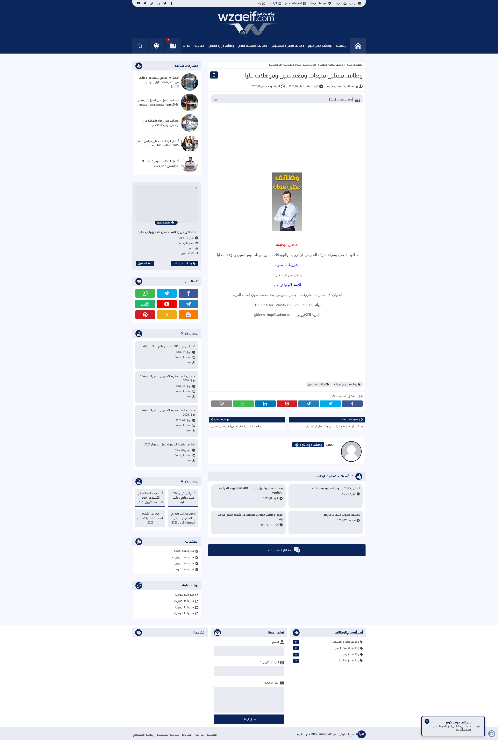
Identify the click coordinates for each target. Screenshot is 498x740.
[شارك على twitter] (330, 403)
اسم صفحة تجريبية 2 (183, 557)
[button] (156, 46)
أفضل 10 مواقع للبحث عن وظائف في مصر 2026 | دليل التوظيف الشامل (159, 82)
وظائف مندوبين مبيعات (331, 64)
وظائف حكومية (327, 654)
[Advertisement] (284, 137)
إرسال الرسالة (249, 719)
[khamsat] (167, 314)
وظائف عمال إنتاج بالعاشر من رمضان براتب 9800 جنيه (161, 123)
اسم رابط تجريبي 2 (184, 600)
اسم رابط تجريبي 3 (184, 607)
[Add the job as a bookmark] (214, 74)
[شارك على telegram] (308, 403)
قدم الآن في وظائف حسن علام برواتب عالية (167, 232)
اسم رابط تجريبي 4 (184, 613)
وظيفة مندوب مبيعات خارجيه (341, 514)
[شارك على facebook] (352, 403)
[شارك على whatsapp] (243, 403)
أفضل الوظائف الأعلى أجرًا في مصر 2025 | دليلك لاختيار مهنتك (158, 143)
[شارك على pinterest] (287, 403)
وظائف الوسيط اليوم (252, 45)
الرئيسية (341, 45)
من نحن (353, 3)
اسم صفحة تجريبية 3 (183, 563)
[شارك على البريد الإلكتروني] (221, 403)
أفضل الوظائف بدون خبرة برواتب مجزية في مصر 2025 (159, 163)
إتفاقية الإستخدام (143, 734)
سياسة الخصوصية (318, 3)
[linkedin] (158, 3)
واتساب (257, 3)
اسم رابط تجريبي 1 (184, 594)
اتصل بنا (339, 3)
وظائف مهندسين (316, 384)
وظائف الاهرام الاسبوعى (287, 45)
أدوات (186, 45)
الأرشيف (273, 3)
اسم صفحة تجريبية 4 (183, 569)
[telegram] (144, 3)
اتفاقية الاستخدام (293, 3)
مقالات (199, 45)
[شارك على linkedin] (265, 403)
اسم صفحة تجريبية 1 (183, 550)
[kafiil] (145, 304)
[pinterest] (145, 314)
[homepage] (358, 46)
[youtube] (138, 3)
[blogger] (188, 314)
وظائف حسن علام (183, 263)
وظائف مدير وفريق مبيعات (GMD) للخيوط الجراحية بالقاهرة (251, 490)
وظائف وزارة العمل (221, 45)
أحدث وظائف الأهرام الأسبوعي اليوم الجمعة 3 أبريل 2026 (168, 412)
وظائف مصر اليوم (320, 45)
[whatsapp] (151, 3)
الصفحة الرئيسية (355, 64)
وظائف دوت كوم (307, 734)
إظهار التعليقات (280, 550)
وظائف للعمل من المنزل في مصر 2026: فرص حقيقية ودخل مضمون (158, 102)
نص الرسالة (272, 682)
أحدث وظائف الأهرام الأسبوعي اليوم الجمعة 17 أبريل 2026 (167, 378)
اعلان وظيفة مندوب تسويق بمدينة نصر (335, 488)
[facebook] (171, 3)
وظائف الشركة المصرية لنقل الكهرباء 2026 (169, 444)
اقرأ (361, 734)
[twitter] (164, 3)
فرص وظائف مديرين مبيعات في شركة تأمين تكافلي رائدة (250, 517)
